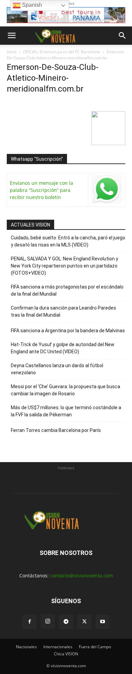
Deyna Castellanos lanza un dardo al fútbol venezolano (57, 369)
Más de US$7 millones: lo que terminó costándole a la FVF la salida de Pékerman (66, 411)
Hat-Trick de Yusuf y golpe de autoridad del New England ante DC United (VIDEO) (62, 348)
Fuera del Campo (95, 647)
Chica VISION (66, 654)
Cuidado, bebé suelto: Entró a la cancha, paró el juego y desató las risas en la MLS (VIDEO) (68, 241)
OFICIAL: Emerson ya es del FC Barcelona (61, 52)
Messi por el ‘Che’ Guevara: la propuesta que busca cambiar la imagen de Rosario (65, 390)
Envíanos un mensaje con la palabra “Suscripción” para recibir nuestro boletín (41, 190)
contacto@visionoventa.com (81, 575)
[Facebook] (29, 622)
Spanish (31, 5)
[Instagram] (47, 621)
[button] (11, 35)
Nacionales (26, 647)
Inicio (12, 52)
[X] (84, 622)
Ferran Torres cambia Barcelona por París (56, 430)
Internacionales (57, 647)
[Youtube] (102, 622)
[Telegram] (66, 622)
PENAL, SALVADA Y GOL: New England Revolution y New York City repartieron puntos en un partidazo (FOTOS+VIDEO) (64, 266)
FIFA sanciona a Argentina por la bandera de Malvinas (68, 330)
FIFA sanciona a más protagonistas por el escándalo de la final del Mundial (67, 290)
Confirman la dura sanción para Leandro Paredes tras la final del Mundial (63, 311)
